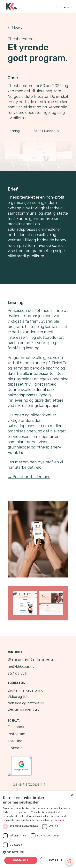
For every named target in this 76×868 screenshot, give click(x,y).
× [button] (71, 795)
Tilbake (17, 27)
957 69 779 (17, 673)
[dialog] (38, 829)
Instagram (16, 734)
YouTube (15, 741)
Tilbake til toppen (25, 784)
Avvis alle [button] (56, 860)
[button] (38, 852)
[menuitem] (62, 6)
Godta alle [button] (20, 860)
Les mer (59, 820)
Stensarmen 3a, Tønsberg (30, 659)
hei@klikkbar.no (21, 666)
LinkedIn (15, 748)
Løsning (14, 131)
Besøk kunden (45, 131)
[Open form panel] (69, 861)
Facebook (16, 727)
